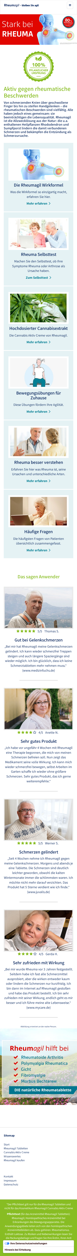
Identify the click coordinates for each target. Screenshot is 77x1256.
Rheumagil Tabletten (16, 1148)
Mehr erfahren (37, 203)
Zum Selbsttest (37, 277)
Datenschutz (11, 1184)
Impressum (10, 1180)
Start (7, 1144)
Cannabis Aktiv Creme (16, 1152)
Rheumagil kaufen (14, 1160)
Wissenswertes (12, 1156)
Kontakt (8, 1176)
